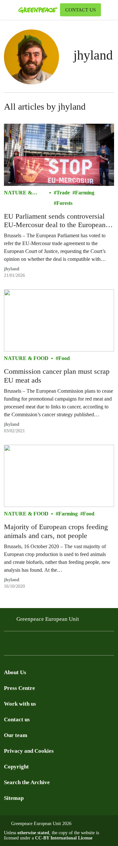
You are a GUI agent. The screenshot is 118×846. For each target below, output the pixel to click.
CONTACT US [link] (80, 9)
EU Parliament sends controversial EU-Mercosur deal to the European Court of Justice (55, 220)
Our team (15, 735)
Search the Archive (27, 782)
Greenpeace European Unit (47, 619)
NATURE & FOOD (18, 193)
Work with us (20, 704)
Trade (63, 192)
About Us (15, 672)
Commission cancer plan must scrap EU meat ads (56, 375)
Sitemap (14, 798)
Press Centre (19, 688)
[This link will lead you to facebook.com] (8, 645)
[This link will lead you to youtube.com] (34, 645)
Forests (64, 203)
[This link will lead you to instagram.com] (21, 645)
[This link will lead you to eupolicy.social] (47, 645)
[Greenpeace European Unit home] (37, 10)
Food (64, 358)
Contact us (17, 719)
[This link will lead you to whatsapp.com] (60, 645)
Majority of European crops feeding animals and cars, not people (56, 531)
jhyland (11, 268)
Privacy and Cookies (29, 751)
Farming (84, 192)
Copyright (16, 767)
